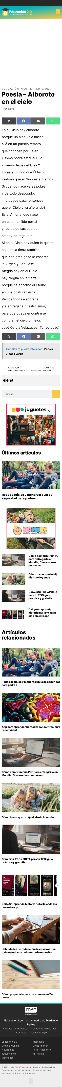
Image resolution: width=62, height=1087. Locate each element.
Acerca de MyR (38, 1032)
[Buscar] (56, 394)
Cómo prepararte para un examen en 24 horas (27, 995)
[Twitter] (33, 3)
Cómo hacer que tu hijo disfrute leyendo (43, 576)
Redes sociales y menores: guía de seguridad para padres (27, 496)
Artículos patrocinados (15, 1028)
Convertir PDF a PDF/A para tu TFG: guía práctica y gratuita (42, 595)
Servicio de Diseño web (44, 1028)
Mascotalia (38, 1041)
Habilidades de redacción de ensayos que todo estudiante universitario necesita (29, 950)
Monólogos (7, 1057)
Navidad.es (8, 1049)
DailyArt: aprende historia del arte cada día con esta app (42, 612)
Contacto (21, 1032)
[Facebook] (28, 3)
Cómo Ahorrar (40, 1045)
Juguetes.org (9, 1053)
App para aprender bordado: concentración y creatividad (31, 728)
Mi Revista (38, 1053)
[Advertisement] (31, 51)
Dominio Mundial (10, 1045)
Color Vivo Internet (23, 1067)
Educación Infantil (17, 88)
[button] (58, 11)
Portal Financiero (42, 1049)
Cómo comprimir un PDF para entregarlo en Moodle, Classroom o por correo (44, 560)
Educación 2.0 (9, 1041)
